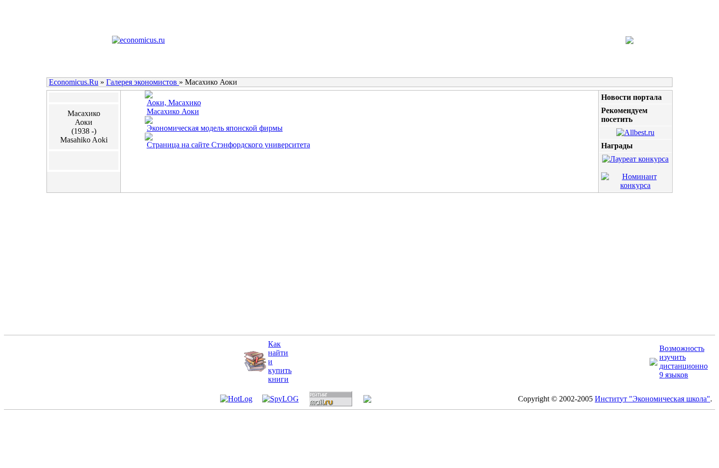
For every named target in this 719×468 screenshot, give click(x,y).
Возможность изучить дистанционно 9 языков (683, 361)
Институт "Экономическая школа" (652, 399)
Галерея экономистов (142, 82)
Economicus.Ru (73, 82)
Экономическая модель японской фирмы (215, 128)
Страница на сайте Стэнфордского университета (228, 144)
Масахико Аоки (173, 111)
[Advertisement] (262, 264)
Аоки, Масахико (174, 102)
